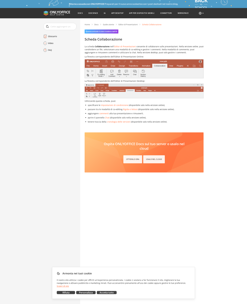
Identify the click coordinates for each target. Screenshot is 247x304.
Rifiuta (65, 292)
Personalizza (86, 292)
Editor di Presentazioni (128, 24)
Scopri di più (63, 286)
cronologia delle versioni (118, 121)
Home (87, 24)
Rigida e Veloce (130, 109)
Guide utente (108, 24)
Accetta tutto (107, 292)
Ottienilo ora (132, 159)
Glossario (52, 36)
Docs (96, 24)
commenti (104, 113)
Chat (107, 117)
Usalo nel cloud (154, 159)
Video (50, 43)
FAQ (50, 50)
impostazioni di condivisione (114, 105)
